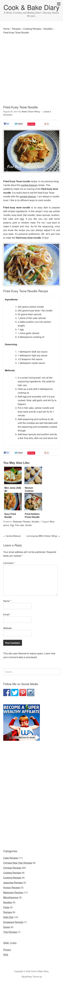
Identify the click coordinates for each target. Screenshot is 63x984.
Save (32, 124)
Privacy (7, 949)
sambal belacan (29, 185)
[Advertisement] (31, 69)
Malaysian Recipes (21, 521)
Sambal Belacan (12, 535)
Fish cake (19, 525)
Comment (9, 563)
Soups (6, 927)
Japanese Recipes (13, 882)
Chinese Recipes (12, 867)
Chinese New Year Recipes (17, 862)
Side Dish (8, 917)
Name (7, 601)
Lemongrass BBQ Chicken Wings (43, 535)
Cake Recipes (10, 857)
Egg (12, 525)
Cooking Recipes (32, 28)
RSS (5, 954)
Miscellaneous (10, 897)
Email (7, 614)
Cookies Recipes (12, 872)
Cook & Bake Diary (31, 7)
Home (6, 28)
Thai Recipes (10, 932)
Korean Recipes (11, 887)
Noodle (28, 525)
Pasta (6, 907)
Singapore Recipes (13, 922)
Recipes (16, 28)
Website (7, 628)
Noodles (48, 28)
